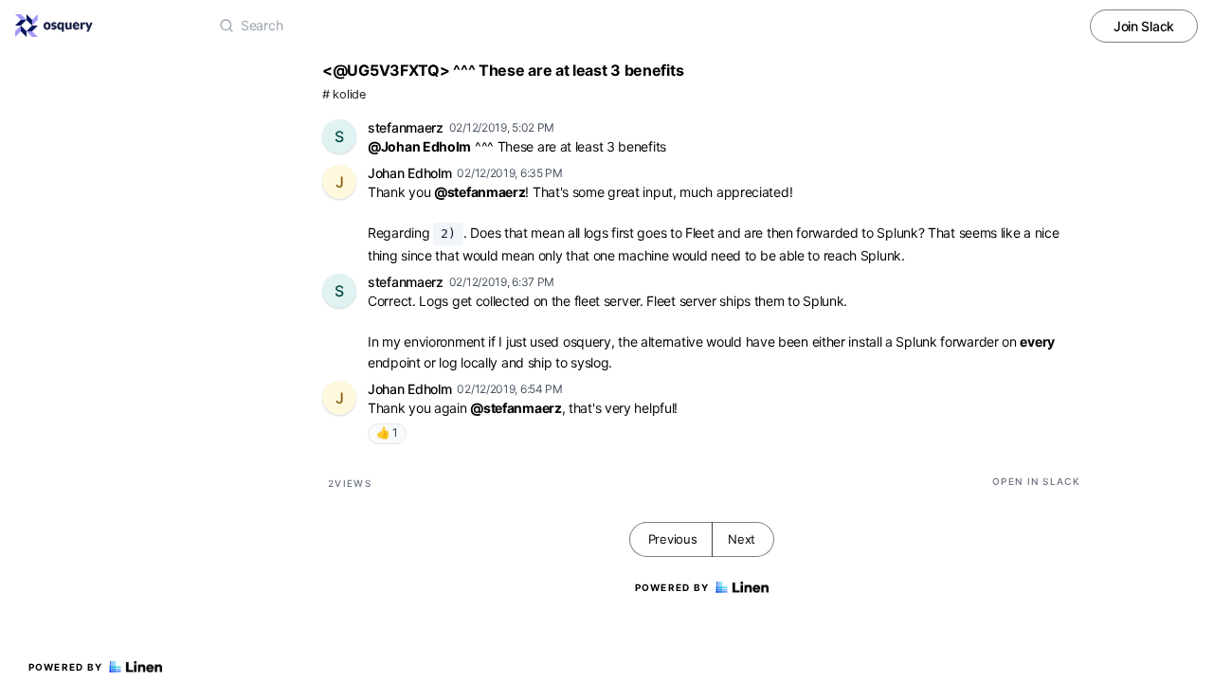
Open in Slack (1036, 481)
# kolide (344, 94)
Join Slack (1143, 26)
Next (741, 539)
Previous (672, 539)
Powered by (65, 667)
